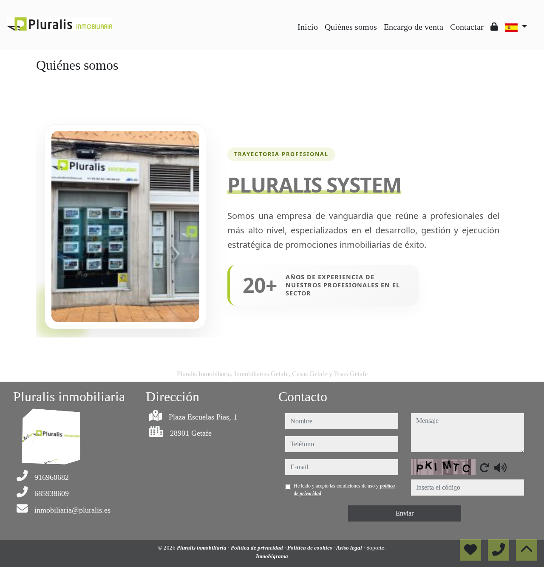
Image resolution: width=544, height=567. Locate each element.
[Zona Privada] (494, 27)
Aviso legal (349, 547)
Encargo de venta (413, 26)
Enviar (405, 513)
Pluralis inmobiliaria (202, 547)
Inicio (308, 26)
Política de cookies (310, 547)
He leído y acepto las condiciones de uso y (344, 489)
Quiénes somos (351, 26)
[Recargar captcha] (484, 467)
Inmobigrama (272, 556)
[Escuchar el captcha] (500, 467)
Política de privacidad (257, 547)
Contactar (467, 26)
